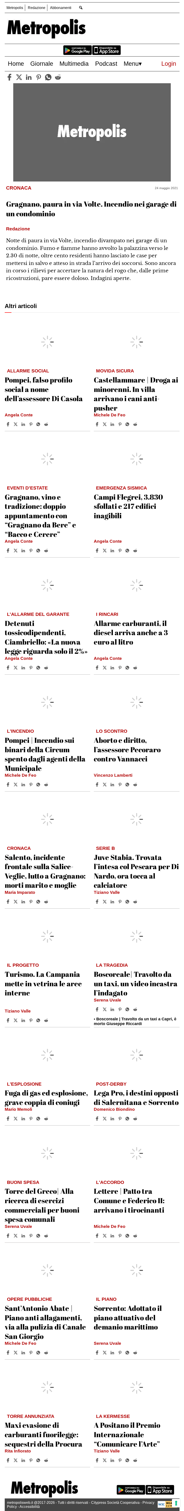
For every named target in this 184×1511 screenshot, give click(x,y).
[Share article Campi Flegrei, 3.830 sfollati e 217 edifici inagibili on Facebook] (97, 550)
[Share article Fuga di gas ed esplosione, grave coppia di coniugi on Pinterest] (31, 1118)
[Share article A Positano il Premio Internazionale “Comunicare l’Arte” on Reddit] (135, 1460)
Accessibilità (30, 1507)
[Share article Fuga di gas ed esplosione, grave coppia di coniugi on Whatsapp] (39, 1118)
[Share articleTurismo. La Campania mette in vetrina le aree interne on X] (16, 1020)
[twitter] (19, 77)
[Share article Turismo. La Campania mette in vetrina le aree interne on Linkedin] (23, 1020)
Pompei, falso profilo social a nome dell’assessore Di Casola (44, 389)
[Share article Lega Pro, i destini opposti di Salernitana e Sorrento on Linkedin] (113, 1118)
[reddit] (57, 77)
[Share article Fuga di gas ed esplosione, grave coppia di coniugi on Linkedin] (23, 1118)
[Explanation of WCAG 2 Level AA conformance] (167, 1507)
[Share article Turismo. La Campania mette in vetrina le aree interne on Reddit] (46, 1020)
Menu (131, 63)
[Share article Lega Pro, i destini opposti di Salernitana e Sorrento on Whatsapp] (128, 1118)
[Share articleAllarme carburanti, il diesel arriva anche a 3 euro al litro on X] (105, 667)
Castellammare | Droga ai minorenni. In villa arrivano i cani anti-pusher (136, 394)
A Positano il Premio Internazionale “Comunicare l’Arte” (127, 1434)
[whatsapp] (48, 77)
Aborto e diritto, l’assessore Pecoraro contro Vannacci (127, 749)
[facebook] (9, 77)
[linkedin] (28, 77)
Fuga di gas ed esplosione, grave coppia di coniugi (46, 1097)
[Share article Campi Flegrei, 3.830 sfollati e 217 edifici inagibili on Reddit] (135, 550)
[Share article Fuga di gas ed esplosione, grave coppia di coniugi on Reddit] (46, 1118)
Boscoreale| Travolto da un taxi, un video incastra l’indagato (135, 983)
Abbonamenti (60, 8)
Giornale (41, 63)
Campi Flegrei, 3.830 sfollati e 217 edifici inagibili (128, 506)
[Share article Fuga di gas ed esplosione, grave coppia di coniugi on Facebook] (8, 1118)
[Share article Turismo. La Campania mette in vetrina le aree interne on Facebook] (8, 1020)
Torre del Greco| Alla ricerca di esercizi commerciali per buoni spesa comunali (42, 1205)
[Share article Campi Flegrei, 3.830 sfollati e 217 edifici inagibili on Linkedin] (113, 550)
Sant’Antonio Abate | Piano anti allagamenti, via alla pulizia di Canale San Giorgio (45, 1322)
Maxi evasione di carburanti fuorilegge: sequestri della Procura (43, 1434)
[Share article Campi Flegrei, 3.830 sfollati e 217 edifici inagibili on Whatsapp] (128, 550)
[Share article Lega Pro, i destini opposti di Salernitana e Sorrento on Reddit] (135, 1118)
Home (16, 63)
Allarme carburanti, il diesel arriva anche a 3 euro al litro (131, 632)
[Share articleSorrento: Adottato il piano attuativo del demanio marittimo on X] (105, 1352)
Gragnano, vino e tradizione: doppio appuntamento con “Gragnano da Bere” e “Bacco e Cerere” (40, 515)
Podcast (106, 63)
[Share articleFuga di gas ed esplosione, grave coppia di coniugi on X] (16, 1118)
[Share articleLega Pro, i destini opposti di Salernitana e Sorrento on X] (105, 1118)
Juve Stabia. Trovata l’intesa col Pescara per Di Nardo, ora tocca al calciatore (136, 871)
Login (168, 63)
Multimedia (74, 63)
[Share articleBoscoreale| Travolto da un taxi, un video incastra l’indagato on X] (105, 1009)
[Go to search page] (81, 7)
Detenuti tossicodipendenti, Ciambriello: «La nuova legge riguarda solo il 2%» (46, 637)
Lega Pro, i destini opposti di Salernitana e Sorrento (136, 1097)
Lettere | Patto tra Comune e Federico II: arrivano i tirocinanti (129, 1200)
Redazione (36, 8)
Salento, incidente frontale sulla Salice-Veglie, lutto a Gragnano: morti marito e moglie (45, 871)
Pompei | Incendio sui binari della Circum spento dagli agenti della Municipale (45, 754)
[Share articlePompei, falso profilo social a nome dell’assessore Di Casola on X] (16, 424)
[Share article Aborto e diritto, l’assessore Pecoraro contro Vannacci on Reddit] (135, 784)
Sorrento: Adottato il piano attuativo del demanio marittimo (128, 1317)
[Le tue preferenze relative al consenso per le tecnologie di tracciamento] (176, 1503)
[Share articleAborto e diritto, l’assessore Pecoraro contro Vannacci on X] (105, 784)
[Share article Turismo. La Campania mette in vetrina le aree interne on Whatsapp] (39, 1020)
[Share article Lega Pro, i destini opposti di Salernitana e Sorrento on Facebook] (97, 1118)
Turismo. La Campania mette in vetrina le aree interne (43, 983)
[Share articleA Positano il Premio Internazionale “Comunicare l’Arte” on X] (105, 1460)
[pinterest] (38, 77)
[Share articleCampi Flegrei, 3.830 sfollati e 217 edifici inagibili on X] (105, 550)
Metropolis (15, 8)
